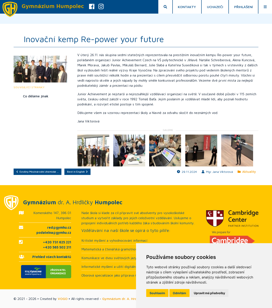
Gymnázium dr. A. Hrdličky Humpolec (131, 299)
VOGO (63, 299)
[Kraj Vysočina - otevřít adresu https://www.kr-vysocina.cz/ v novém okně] (45, 271)
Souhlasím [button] (157, 293)
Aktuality (248, 171)
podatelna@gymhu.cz (53, 232)
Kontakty (187, 7)
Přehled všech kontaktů (51, 257)
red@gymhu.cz (59, 227)
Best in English (76, 171)
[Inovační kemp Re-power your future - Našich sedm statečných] (93, 150)
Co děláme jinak (35, 96)
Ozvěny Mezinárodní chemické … (38, 171)
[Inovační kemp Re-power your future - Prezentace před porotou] (201, 150)
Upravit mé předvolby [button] (209, 293)
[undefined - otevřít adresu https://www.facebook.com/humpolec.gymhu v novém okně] (91, 7)
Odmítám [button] (179, 293)
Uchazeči (215, 7)
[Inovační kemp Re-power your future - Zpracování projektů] (129, 150)
